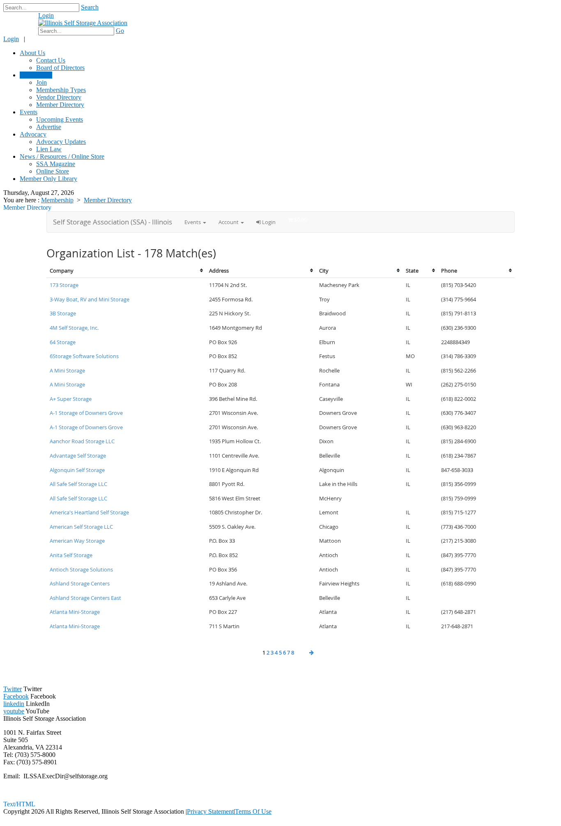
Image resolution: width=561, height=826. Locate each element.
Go (120, 30)
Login (46, 15)
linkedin (13, 703)
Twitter (12, 688)
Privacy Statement (210, 811)
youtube (13, 711)
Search (90, 7)
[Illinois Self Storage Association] (82, 22)
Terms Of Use (253, 811)
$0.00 (24, 19)
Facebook (16, 696)
